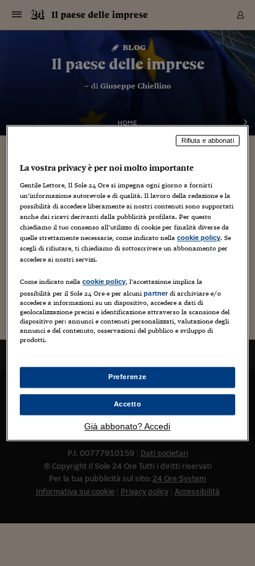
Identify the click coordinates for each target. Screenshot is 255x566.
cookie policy (198, 238)
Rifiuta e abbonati (207, 140)
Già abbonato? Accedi (127, 426)
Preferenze (127, 376)
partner (156, 293)
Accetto (128, 404)
